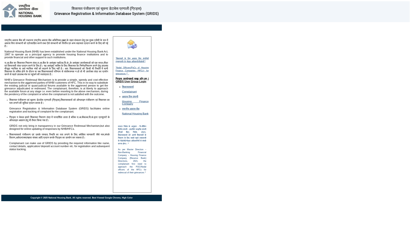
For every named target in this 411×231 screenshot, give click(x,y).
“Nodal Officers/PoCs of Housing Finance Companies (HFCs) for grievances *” (132, 70)
